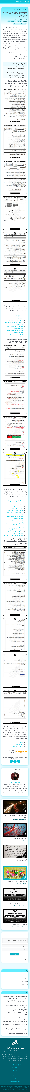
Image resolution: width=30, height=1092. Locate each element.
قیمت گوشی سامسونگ (21, 985)
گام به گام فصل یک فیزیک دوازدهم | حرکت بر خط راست (15, 521)
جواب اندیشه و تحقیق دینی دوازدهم (15, 501)
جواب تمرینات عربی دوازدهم (17, 505)
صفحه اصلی (24, 9)
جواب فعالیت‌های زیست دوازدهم (16, 321)
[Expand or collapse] (5, 64)
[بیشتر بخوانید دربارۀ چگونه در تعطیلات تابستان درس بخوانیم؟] (15, 873)
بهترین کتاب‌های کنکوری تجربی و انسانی (17, 1033)
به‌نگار (3, 1089)
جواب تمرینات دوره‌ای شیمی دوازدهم (15, 507)
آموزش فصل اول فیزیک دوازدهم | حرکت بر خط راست (16, 816)
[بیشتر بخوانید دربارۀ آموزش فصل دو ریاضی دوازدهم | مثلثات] (15, 830)
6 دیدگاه (17, 883)
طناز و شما (25, 978)
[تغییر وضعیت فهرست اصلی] (2, 1)
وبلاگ (19, 9)
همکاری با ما (15, 1076)
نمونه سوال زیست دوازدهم (20, 24)
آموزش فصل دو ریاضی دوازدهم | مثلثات (17, 839)
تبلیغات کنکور (15, 1068)
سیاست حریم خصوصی (15, 1081)
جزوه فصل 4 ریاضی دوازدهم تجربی (18, 903)
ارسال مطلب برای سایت (15, 1065)
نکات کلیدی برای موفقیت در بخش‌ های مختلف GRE (15, 1022)
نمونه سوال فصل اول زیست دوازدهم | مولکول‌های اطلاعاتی (14, 323)
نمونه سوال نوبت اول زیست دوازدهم (15, 315)
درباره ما (15, 1070)
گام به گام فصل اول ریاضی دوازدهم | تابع (14, 535)
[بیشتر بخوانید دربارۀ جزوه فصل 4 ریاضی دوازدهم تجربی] (15, 894)
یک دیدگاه (19, 841)
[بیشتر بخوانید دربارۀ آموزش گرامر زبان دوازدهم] (15, 851)
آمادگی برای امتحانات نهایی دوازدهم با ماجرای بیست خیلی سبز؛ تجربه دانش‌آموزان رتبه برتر (15, 997)
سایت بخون (16, 30)
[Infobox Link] (15, 1051)
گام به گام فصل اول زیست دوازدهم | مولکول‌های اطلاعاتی (15, 327)
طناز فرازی (25, 981)
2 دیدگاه (18, 862)
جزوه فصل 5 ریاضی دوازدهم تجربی (18, 924)
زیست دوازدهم (11, 21)
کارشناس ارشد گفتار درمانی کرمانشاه (18, 1010)
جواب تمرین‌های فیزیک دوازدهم (16, 510)
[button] (7, 2)
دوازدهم (15, 9)
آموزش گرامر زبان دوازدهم (17, 509)
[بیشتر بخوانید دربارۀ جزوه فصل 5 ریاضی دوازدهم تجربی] (15, 916)
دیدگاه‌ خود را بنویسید (17, 819)
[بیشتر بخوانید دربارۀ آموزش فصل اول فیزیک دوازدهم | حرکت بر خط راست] (15, 807)
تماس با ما (15, 1073)
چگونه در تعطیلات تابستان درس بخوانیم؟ (17, 881)
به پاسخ (26, 975)
